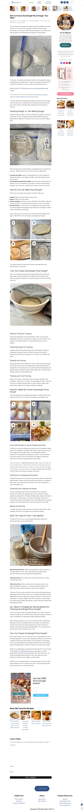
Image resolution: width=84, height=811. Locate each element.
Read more (65, 45)
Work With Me (42, 801)
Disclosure (19, 801)
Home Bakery (39, 2)
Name (12, 766)
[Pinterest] (64, 2)
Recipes (31, 2)
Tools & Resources (48, 2)
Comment (13, 745)
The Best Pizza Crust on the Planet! (31, 651)
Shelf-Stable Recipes (65, 803)
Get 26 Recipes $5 (65, 93)
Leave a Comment (21, 22)
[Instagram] (67, 2)
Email (12, 771)
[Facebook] (62, 2)
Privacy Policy (19, 799)
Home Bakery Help (65, 801)
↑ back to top (42, 788)
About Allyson (42, 799)
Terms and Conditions (19, 803)
